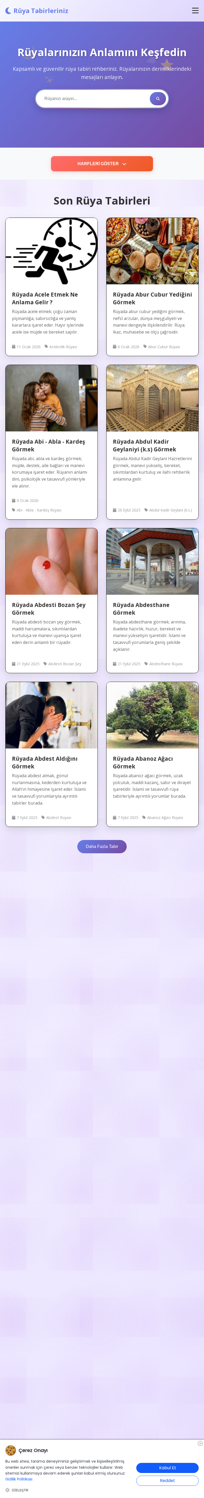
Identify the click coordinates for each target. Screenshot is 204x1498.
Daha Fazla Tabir (102, 846)
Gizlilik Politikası (18, 1479)
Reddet (167, 1481)
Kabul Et (167, 1468)
